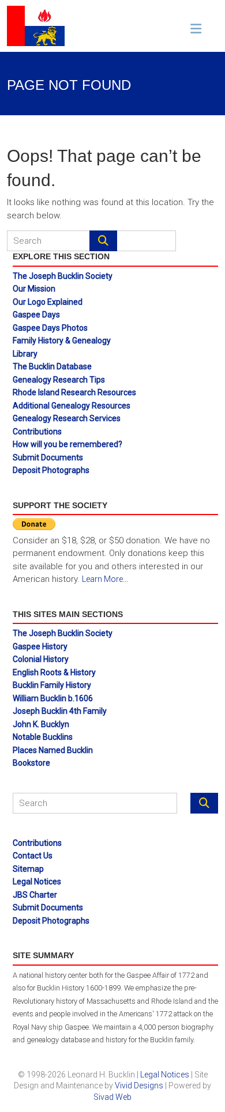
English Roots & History (54, 672)
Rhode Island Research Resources (74, 392)
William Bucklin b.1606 (53, 698)
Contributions (37, 431)
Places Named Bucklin (53, 750)
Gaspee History (40, 646)
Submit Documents (48, 457)
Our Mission (34, 288)
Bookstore (31, 762)
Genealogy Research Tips (59, 379)
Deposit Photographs (51, 470)
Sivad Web (112, 1097)
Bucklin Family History (52, 685)
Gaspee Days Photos (50, 327)
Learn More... (105, 579)
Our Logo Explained (47, 302)
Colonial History (41, 659)
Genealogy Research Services (67, 418)
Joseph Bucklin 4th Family (60, 711)
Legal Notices (37, 881)
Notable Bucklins (43, 737)
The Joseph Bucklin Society (62, 276)
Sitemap (28, 868)
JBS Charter (35, 894)
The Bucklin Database (52, 366)
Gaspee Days (36, 314)
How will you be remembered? (67, 444)
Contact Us (32, 855)
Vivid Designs (139, 1085)
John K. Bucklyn (41, 724)
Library (25, 353)
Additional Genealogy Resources (71, 405)
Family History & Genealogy (62, 340)
